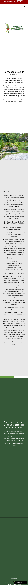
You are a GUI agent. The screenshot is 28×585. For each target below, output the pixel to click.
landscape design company (12, 239)
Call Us (7, 582)
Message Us (20, 582)
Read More (19, 2)
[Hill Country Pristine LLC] (14, 28)
